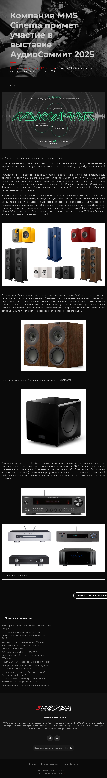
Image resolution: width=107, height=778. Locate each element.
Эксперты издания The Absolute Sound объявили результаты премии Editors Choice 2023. (24, 635)
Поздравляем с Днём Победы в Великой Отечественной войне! (23, 673)
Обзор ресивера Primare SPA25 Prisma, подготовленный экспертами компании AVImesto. (23, 655)
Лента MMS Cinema (43, 68)
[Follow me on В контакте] (57, 738)
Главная (14, 68)
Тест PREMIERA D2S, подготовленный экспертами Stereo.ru (21, 647)
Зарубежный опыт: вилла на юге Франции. (24, 642)
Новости (26, 68)
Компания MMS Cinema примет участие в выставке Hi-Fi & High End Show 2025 (23, 680)
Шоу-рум (54, 764)
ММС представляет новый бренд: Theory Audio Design (26, 627)
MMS (66, 773)
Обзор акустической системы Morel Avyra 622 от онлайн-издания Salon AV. (25, 667)
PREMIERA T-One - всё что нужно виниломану (26, 662)
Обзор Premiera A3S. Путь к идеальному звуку (25, 685)
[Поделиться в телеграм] (50, 738)
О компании (34, 764)
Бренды (44, 764)
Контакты (74, 764)
